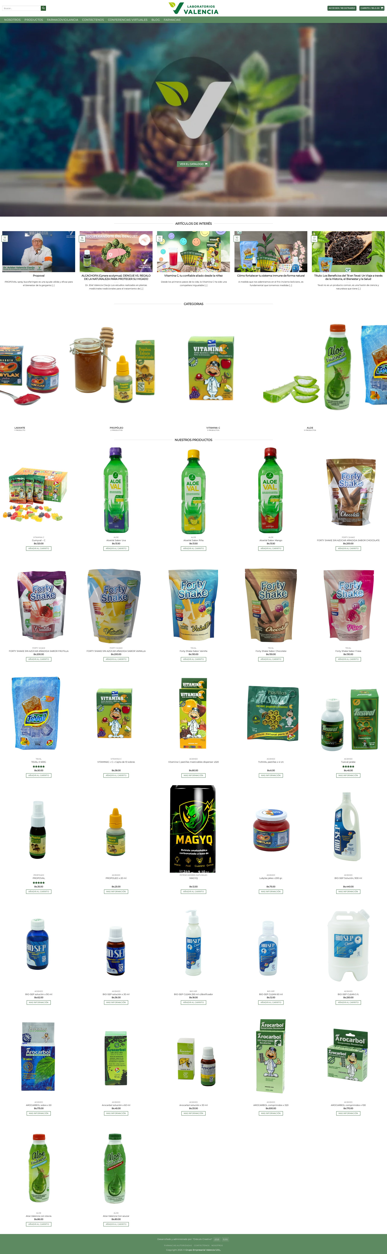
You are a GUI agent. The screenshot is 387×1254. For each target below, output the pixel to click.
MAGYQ (193, 878)
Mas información (193, 775)
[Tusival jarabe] (348, 712)
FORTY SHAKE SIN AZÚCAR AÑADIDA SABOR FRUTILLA (38, 651)
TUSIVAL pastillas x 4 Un (271, 762)
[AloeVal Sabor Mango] (270, 491)
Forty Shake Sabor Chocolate (271, 651)
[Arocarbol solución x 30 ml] (193, 1056)
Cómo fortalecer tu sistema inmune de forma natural (271, 275)
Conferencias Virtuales (128, 19)
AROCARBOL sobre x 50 (38, 1105)
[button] (371, 8)
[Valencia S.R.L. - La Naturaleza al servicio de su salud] (193, 8)
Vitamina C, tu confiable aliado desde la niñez (193, 275)
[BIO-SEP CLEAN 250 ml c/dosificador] (193, 945)
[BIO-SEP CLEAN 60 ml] (270, 945)
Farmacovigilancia (62, 19)
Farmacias (172, 19)
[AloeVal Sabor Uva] (116, 491)
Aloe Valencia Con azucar (116, 1216)
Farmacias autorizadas (178, 1245)
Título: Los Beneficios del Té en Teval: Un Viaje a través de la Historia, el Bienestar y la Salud (348, 277)
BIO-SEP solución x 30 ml (116, 994)
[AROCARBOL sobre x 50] (38, 1056)
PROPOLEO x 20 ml (116, 878)
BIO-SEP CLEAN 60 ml (271, 994)
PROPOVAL (39, 878)
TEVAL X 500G (38, 762)
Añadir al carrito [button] (38, 548)
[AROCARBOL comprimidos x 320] (270, 1056)
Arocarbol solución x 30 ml (193, 1105)
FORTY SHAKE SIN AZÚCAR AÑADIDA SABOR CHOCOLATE (348, 540)
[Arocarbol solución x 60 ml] (116, 1056)
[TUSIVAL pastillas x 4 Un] (270, 712)
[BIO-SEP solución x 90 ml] (38, 945)
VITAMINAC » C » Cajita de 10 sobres (116, 762)
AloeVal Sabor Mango (271, 540)
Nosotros (12, 19)
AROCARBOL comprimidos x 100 (348, 1105)
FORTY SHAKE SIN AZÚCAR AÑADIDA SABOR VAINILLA (116, 651)
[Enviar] (43, 8)
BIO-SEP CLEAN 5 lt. (348, 994)
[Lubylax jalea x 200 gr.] (270, 829)
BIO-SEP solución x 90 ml (38, 994)
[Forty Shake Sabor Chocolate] (270, 602)
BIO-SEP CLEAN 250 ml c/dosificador (193, 994)
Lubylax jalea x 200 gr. (271, 878)
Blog (155, 19)
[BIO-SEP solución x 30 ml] (116, 945)
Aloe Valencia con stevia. (39, 1216)
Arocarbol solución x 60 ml (116, 1105)
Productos (33, 19)
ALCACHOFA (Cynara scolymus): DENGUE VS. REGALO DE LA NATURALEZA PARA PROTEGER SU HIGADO (116, 277)
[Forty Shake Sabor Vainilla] (193, 602)
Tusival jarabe (348, 762)
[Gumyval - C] (38, 491)
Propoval (39, 275)
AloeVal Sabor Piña (193, 540)
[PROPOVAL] (38, 829)
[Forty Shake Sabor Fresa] (348, 602)
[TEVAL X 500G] (38, 712)
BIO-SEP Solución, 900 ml (348, 878)
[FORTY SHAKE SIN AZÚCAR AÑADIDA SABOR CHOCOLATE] (348, 491)
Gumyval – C (38, 540)
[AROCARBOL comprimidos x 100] (348, 1056)
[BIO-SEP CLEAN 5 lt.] (348, 945)
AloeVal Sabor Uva (116, 540)
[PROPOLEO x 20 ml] (116, 829)
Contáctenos (93, 19)
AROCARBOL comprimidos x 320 (270, 1105)
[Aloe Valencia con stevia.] (38, 1167)
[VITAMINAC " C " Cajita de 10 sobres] (116, 712)
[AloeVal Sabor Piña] (193, 491)
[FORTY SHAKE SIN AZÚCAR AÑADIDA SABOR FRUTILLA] (38, 602)
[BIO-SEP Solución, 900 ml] (348, 829)
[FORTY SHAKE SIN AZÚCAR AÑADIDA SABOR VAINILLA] (116, 602)
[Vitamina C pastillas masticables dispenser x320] (193, 712)
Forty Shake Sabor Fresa (348, 651)
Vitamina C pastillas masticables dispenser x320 (193, 762)
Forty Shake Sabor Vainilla (193, 651)
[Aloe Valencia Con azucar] (116, 1167)
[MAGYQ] (193, 829)
